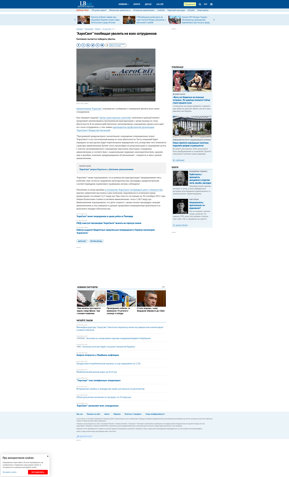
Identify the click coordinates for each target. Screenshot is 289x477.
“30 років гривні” (99, 10)
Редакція (117, 414)
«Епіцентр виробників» (143, 10)
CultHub (161, 10)
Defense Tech (82, 10)
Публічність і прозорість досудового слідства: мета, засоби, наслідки (200, 178)
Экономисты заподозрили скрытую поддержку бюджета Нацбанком (114, 338)
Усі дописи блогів (180, 225)
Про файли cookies (9, 472)
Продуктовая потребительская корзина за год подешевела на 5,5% (108, 363)
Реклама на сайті (93, 414)
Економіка (89, 29)
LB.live (159, 4)
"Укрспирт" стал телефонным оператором (98, 380)
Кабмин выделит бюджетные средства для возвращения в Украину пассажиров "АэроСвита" (115, 231)
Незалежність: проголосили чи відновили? (197, 205)
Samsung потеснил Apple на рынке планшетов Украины (106, 346)
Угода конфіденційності (155, 414)
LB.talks (191, 10)
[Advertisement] (121, 264)
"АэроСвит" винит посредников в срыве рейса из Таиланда (104, 216)
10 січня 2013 (107, 29)
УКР (205, 4)
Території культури (176, 10)
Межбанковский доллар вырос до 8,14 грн (96, 371)
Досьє (148, 4)
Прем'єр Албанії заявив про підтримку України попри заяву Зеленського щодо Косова (105, 20)
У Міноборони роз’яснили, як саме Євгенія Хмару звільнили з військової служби (151, 20)
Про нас (79, 414)
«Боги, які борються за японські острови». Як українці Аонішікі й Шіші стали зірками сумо (191, 100)
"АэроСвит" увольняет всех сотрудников (97, 405)
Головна (79, 29)
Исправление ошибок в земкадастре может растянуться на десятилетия (110, 388)
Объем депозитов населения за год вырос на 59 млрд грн (103, 397)
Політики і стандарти (133, 414)
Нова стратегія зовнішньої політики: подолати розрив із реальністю (191, 144)
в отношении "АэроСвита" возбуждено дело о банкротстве (133, 189)
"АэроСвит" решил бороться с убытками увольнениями (106, 169)
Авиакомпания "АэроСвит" (89, 108)
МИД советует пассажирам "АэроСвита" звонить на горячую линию (108, 223)
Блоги (137, 4)
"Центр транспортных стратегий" (115, 117)
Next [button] (214, 19)
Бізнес (97, 29)
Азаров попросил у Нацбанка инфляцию (97, 355)
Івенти (107, 414)
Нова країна (202, 10)
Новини (123, 4)
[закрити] (47, 456)
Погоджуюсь (37, 472)
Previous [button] (75, 19)
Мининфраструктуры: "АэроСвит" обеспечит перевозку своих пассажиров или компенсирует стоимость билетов (119, 328)
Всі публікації (178, 160)
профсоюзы (96, 241)
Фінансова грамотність (120, 10)
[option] (99, 19)
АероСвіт (82, 241)
